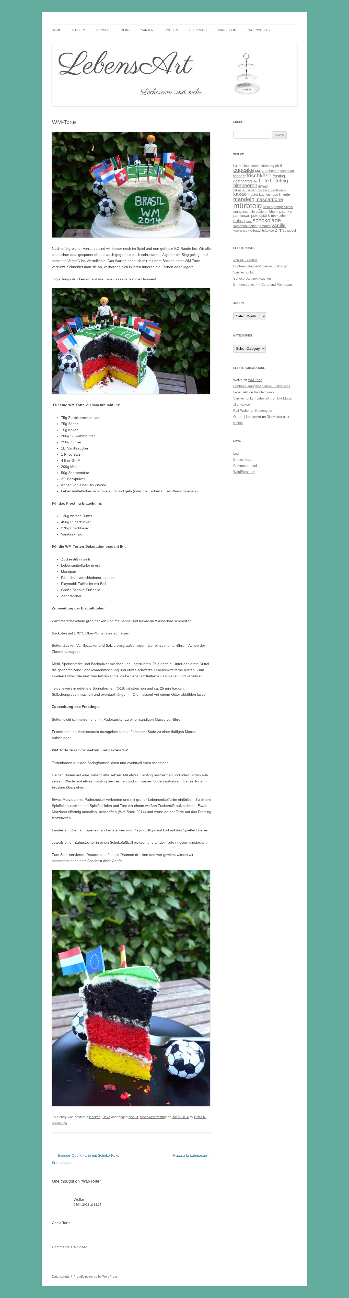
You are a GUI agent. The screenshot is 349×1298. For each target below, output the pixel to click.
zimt (279, 230)
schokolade (267, 220)
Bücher (103, 30)
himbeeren (245, 185)
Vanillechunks (243, 272)
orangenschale (244, 212)
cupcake (243, 170)
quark (264, 215)
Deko (125, 30)
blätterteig (267, 166)
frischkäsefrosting (153, 1117)
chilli (278, 166)
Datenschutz (259, 30)
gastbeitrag (242, 181)
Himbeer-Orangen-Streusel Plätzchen (260, 266)
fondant (239, 176)
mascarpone (269, 199)
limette (284, 194)
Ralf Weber (241, 411)
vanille (279, 225)
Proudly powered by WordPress (96, 1276)
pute (254, 215)
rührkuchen (279, 216)
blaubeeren (250, 166)
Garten (147, 30)
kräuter (253, 194)
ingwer (263, 186)
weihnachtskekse (261, 230)
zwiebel (290, 230)
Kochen (171, 30)
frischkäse (259, 175)
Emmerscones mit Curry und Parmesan (262, 284)
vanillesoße (240, 230)
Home (56, 30)
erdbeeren (272, 171)
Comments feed (245, 466)
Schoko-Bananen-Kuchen (252, 278)
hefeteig (279, 180)
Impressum (227, 30)
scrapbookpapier (245, 226)
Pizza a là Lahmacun (192, 1155)
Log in (237, 453)
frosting (279, 176)
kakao (240, 194)
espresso (287, 171)
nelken (268, 207)
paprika (285, 211)
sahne (239, 220)
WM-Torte (255, 380)
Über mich (198, 30)
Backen (78, 30)
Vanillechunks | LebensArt (252, 398)
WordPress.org (244, 472)
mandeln (243, 199)
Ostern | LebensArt (247, 417)
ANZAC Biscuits (245, 260)
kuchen (264, 194)
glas (255, 181)
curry (259, 170)
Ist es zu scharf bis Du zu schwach (259, 190)
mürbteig (247, 205)
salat (249, 221)
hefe (264, 180)
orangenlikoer (283, 207)
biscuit (133, 1117)
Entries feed (242, 459)
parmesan (241, 215)
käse (274, 194)
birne (237, 165)
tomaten (265, 226)
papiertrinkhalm (267, 212)
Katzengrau (263, 411)
